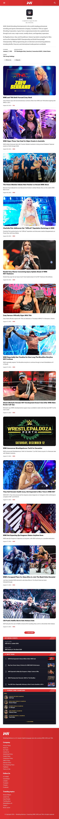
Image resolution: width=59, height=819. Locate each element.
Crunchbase (6, 778)
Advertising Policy (8, 754)
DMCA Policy (6, 760)
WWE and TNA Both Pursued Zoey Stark (17, 97)
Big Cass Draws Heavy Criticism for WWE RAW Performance (24, 665)
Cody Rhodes (6, 799)
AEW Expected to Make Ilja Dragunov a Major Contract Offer (23, 671)
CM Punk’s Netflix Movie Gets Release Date (18, 621)
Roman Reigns (7, 794)
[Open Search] (55, 3)
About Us (5, 747)
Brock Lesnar (6, 807)
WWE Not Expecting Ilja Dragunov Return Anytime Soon (23, 535)
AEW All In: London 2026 (12, 643)
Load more (30, 632)
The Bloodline (7, 801)
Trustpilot (5, 783)
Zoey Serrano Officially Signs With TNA (17, 315)
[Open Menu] (4, 3)
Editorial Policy (7, 762)
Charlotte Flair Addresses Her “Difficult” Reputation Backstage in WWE (28, 228)
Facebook (5, 787)
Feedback (5, 767)
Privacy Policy (7, 745)
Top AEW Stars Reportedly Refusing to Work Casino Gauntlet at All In (25, 684)
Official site (8, 60)
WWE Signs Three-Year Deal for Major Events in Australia (24, 141)
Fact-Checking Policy (8, 765)
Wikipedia (18, 60)
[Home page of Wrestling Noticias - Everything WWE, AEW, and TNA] (29, 2)
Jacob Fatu (6, 797)
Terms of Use (6, 769)
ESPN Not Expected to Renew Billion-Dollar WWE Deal (22, 658)
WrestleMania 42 (7, 803)
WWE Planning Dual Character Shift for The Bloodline (21, 678)
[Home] (6, 734)
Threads (5, 785)
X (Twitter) (6, 776)
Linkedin (5, 781)
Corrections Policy (8, 758)
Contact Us (6, 752)
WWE (14, 149)
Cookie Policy (6, 756)
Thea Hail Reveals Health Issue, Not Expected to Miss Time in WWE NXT (29, 492)
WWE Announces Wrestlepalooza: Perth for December (22, 448)
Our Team (5, 750)
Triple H (5, 805)
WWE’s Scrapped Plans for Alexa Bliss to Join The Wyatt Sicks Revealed (29, 577)
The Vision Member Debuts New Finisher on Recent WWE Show (26, 185)
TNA (14, 105)
